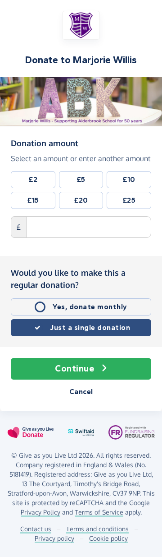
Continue (74, 368)
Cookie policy (108, 538)
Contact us (35, 529)
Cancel (81, 391)
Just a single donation (90, 327)
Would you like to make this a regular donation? (68, 279)
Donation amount (44, 143)
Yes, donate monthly (90, 306)
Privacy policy (54, 538)
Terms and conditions (97, 529)
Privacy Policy (40, 512)
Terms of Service (99, 512)
